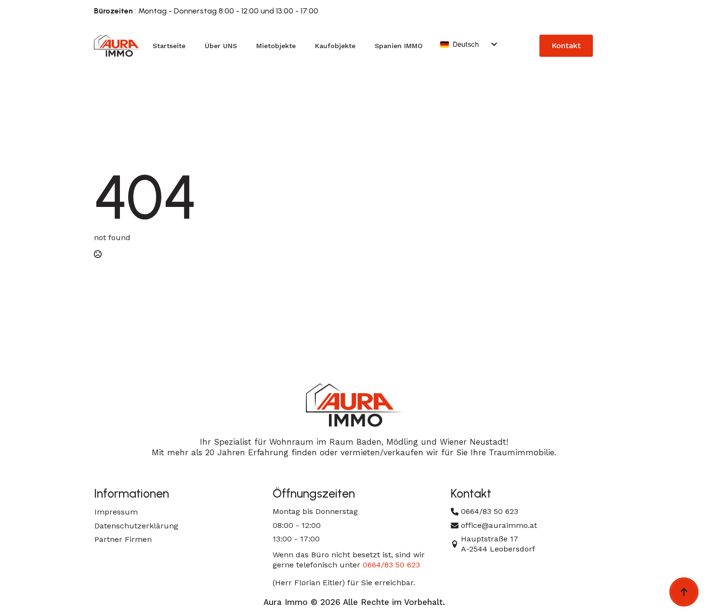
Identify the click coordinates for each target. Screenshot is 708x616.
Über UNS (221, 46)
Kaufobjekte (335, 46)
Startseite (169, 46)
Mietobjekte (276, 46)
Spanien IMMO (398, 46)
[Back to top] (683, 592)
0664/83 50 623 (391, 564)
